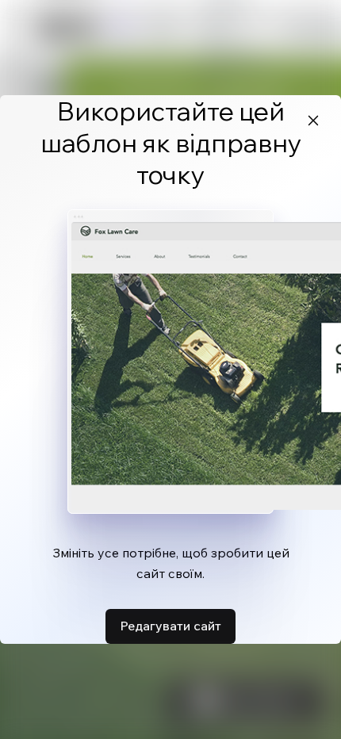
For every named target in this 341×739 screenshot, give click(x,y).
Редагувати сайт (170, 626)
